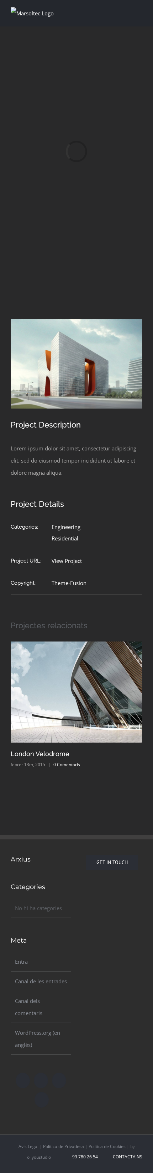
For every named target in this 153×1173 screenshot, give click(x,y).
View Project (67, 560)
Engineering (66, 526)
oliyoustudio (39, 1157)
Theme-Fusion (69, 582)
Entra (21, 961)
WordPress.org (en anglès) (37, 1038)
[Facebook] (23, 1080)
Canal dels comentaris (28, 1007)
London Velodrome (40, 754)
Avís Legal (28, 1146)
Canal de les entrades (41, 981)
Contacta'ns (126, 1157)
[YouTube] (42, 1100)
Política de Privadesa (63, 1146)
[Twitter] (41, 1080)
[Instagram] (59, 1080)
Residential (65, 538)
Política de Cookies (107, 1146)
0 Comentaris (66, 765)
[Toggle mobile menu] (139, 12)
